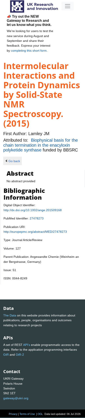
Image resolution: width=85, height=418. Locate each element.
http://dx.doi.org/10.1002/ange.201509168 (32, 210)
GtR (6, 354)
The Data (9, 315)
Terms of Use (27, 414)
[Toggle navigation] (67, 6)
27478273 (37, 218)
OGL (40, 414)
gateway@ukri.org (15, 398)
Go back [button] (14, 161)
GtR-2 (20, 354)
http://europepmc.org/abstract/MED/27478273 (35, 231)
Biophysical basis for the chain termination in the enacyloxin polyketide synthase (40, 145)
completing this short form (29, 50)
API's (26, 345)
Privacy (13, 414)
